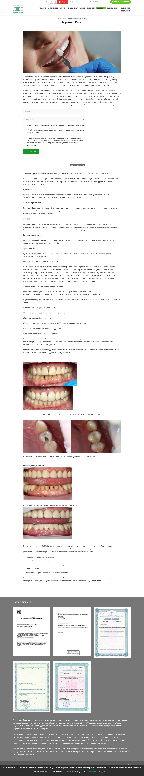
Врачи (62, 8)
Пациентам (112, 8)
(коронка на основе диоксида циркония (61, 278)
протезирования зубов (47, 294)
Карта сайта (126, 764)
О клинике (53, 8)
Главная (42, 8)
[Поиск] (47, 2)
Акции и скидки (87, 8)
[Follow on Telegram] (55, 1)
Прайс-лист (73, 8)
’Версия (64, 2)
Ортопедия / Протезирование (69, 19)
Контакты (125, 11)
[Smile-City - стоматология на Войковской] (18, 9)
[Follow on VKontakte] (51, 1)
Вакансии (125, 8)
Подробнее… (104, 772)
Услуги (100, 8)
